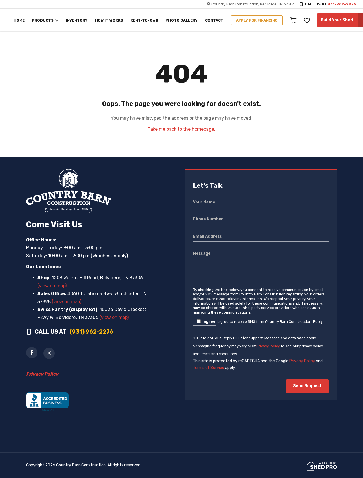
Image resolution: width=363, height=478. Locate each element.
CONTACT (214, 20)
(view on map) (52, 285)
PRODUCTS (43, 20)
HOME (19, 20)
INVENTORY (77, 20)
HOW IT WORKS (109, 20)
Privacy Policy (268, 346)
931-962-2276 (342, 4)
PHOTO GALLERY (182, 20)
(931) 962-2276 (91, 331)
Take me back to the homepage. (181, 129)
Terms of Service (208, 367)
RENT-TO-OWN (144, 20)
